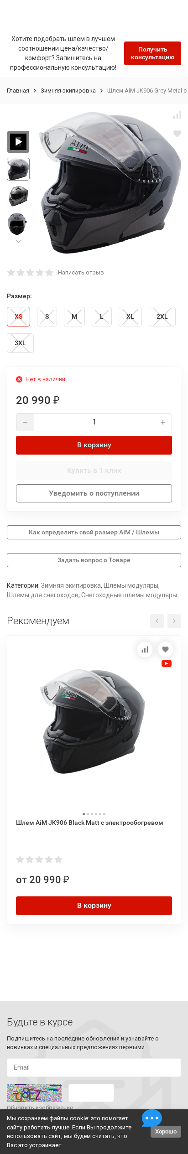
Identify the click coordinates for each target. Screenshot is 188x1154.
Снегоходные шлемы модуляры (129, 595)
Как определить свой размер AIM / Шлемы (94, 532)
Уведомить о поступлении (94, 493)
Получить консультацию (152, 53)
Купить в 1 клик (94, 470)
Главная (18, 90)
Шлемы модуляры (131, 585)
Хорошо (166, 1131)
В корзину (94, 444)
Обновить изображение (40, 1107)
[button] (18, 241)
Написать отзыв (81, 272)
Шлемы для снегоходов (42, 595)
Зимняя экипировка (68, 90)
